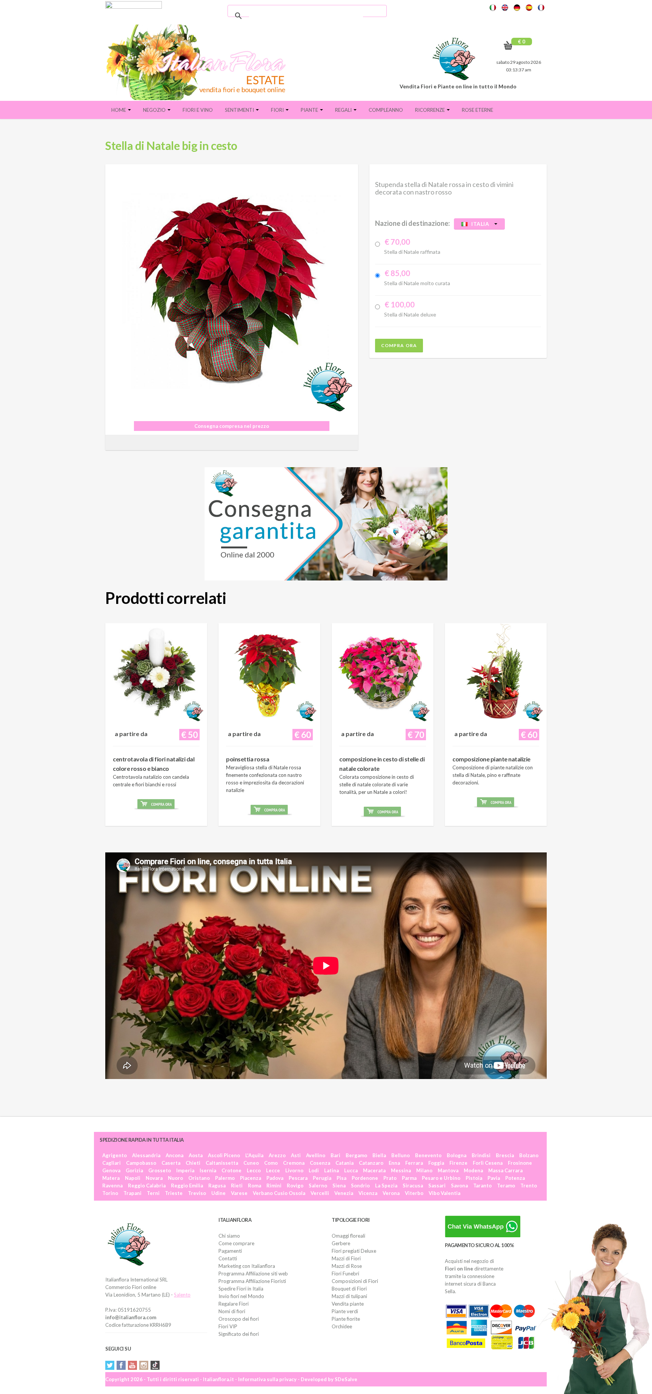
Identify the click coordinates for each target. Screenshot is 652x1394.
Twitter (109, 1365)
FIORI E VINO (198, 110)
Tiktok (155, 1365)
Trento (528, 1186)
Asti (296, 1155)
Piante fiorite (346, 1319)
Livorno (294, 1170)
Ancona (174, 1155)
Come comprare (236, 1243)
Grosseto (159, 1170)
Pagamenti (230, 1251)
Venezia (343, 1193)
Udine (218, 1193)
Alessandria (146, 1155)
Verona (391, 1193)
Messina (401, 1170)
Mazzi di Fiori (346, 1258)
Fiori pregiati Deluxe (354, 1251)
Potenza (515, 1178)
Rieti (237, 1186)
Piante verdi (345, 1311)
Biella (379, 1155)
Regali (344, 110)
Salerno (318, 1186)
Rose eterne (477, 110)
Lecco (254, 1170)
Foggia (436, 1163)
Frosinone (520, 1163)
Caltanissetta (222, 1163)
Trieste (174, 1193)
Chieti (193, 1163)
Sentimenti (240, 110)
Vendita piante (348, 1304)
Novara (154, 1178)
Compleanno (386, 110)
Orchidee (342, 1326)
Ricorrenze (430, 110)
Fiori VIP (227, 1326)
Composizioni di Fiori (355, 1281)
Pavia (493, 1178)
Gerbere (341, 1243)
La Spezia (386, 1186)
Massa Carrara (505, 1170)
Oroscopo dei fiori (238, 1319)
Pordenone (365, 1178)
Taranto (482, 1186)
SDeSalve (346, 1379)
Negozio (155, 110)
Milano (424, 1170)
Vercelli (320, 1193)
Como (271, 1163)
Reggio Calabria (147, 1186)
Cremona (293, 1163)
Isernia (208, 1170)
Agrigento (114, 1155)
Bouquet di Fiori (349, 1289)
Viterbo (414, 1193)
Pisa (341, 1178)
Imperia (185, 1170)
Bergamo (356, 1155)
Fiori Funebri (345, 1274)
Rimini (273, 1186)
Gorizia (134, 1170)
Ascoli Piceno (224, 1155)
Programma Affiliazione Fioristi (252, 1281)
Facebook (121, 1365)
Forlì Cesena (488, 1163)
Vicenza (367, 1193)
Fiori (278, 110)
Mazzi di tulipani (349, 1296)
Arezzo (277, 1155)
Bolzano (528, 1155)
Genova (111, 1170)
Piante (310, 110)
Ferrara (414, 1163)
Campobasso (141, 1163)
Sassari (437, 1186)
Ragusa (217, 1186)
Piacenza (250, 1178)
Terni (153, 1193)
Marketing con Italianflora (246, 1266)
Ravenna (112, 1186)
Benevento (428, 1155)
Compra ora (399, 345)
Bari (335, 1155)
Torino (110, 1193)
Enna (394, 1163)
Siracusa (413, 1186)
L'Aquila (254, 1155)
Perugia (322, 1178)
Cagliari (111, 1163)
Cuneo (251, 1163)
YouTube (132, 1365)
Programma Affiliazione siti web (253, 1274)
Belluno (400, 1155)
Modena (473, 1170)
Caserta (170, 1163)
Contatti (227, 1258)
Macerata (374, 1170)
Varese (239, 1193)
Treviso (197, 1193)
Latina (331, 1170)
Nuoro (175, 1178)
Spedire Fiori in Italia (240, 1289)
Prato (390, 1178)
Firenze (458, 1163)
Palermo (225, 1178)
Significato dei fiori (238, 1334)
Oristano (199, 1178)
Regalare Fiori (233, 1304)
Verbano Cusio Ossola (279, 1193)
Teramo (506, 1186)
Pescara (298, 1178)
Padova (274, 1178)
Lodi (314, 1170)
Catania (344, 1163)
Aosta (196, 1155)
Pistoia (474, 1178)
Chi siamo (229, 1236)
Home (119, 110)
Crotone (231, 1170)
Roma (254, 1186)
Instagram (143, 1365)
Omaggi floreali (348, 1236)
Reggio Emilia (187, 1186)
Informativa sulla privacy (267, 1379)
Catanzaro (371, 1163)
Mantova (448, 1170)
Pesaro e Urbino (441, 1178)
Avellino (315, 1155)
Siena (339, 1186)
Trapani (132, 1193)
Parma (409, 1178)
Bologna (456, 1155)
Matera (111, 1178)
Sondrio (360, 1186)
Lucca (351, 1170)
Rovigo (295, 1186)
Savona (459, 1186)
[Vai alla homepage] (198, 62)
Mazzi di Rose (347, 1266)
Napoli (132, 1178)
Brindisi (481, 1155)
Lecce (273, 1170)
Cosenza (320, 1163)
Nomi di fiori (231, 1311)
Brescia (505, 1155)
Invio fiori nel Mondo (241, 1296)
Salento (182, 1295)
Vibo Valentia (444, 1193)
